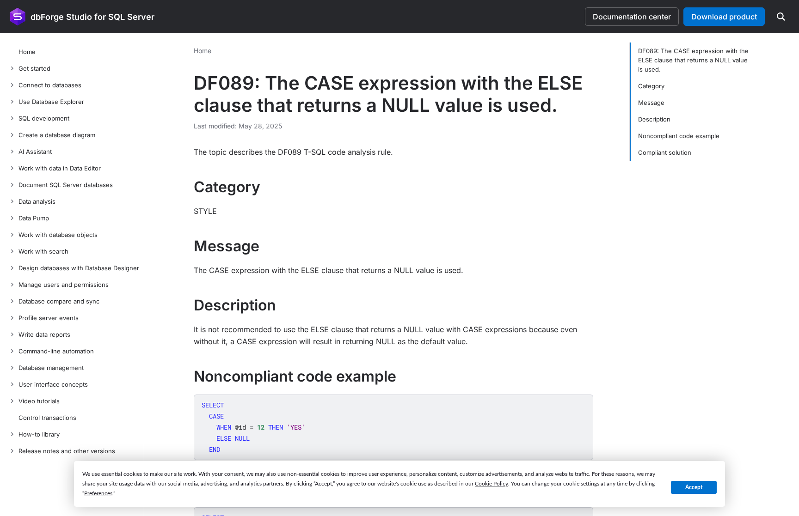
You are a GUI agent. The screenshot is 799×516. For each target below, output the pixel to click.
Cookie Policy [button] (491, 483)
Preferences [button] (98, 493)
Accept (693, 487)
